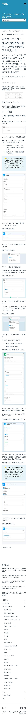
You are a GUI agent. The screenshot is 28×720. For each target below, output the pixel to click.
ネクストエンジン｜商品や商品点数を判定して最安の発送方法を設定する (14, 107)
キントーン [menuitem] (7, 649)
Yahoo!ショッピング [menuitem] (10, 626)
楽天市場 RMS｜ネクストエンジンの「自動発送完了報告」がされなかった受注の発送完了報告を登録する (14, 570)
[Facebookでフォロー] (21, 708)
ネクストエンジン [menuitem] (9, 613)
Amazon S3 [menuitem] (7, 669)
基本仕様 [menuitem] (5, 600)
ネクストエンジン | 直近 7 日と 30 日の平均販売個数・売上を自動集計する (13, 581)
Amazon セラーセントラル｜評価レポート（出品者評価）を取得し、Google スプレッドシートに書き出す (14, 593)
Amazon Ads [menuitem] (7, 623)
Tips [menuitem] (4, 692)
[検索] (24, 20)
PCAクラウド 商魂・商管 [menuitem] (11, 666)
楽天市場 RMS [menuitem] (8, 610)
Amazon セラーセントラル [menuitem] (11, 616)
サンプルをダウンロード (9, 83)
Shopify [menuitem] (6, 629)
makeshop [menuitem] (7, 685)
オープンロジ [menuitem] (8, 643)
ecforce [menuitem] (6, 675)
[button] (25, 600)
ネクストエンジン (19, 34)
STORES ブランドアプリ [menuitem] (11, 679)
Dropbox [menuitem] (6, 633)
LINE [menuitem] (5, 639)
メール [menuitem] (6, 636)
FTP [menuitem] (5, 652)
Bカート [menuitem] (6, 662)
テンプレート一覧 (7, 34)
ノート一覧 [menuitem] (6, 603)
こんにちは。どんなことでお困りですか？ (13, 15)
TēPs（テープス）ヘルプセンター (11, 31)
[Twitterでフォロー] (25, 708)
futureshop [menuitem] (7, 672)
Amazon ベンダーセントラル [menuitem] (12, 620)
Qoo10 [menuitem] (6, 659)
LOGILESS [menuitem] (7, 689)
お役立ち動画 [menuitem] (6, 695)
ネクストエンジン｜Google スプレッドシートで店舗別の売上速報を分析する (14, 587)
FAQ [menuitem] (4, 699)
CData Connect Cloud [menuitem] (10, 646)
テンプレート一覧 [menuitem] (8, 606)
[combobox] (12, 20)
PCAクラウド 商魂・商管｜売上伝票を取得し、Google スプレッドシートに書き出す (14, 576)
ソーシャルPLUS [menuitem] (9, 656)
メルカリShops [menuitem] (8, 682)
